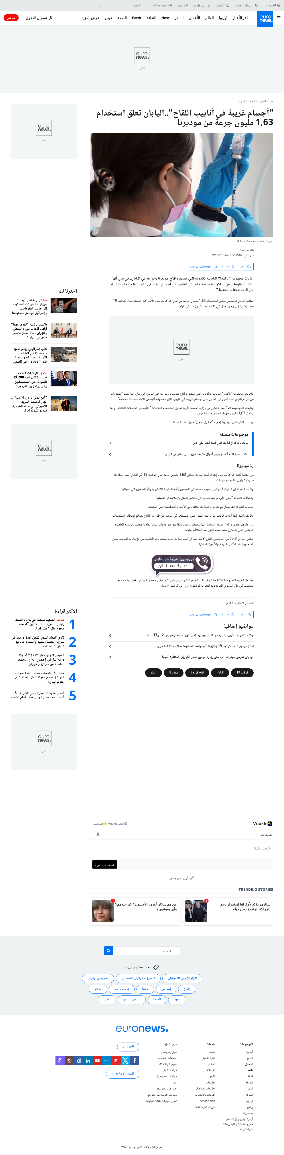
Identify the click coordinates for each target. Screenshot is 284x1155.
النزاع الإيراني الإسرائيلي (182, 978)
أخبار (153, 672)
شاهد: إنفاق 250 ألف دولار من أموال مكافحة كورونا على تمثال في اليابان (206, 454)
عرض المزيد (170, 1045)
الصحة (122, 18)
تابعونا (211, 1076)
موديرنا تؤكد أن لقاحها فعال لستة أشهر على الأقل (220, 443)
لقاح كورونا (197, 672)
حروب (98, 989)
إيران (187, 989)
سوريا (177, 999)
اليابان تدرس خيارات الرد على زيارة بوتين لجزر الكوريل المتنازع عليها (208, 657)
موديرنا (173, 672)
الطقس (211, 1064)
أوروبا (223, 18)
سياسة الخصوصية (167, 1076)
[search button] (99, 5)
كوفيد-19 (242, 672)
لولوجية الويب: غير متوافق (162, 1095)
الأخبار (263, 102)
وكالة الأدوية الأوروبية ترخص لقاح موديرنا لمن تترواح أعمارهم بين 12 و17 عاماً (200, 635)
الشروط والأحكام (168, 1064)
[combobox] (122, 5)
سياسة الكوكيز (169, 1070)
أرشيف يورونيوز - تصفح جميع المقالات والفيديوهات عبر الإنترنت (238, 1124)
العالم (209, 18)
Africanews (207, 1101)
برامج (250, 1107)
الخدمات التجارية (167, 1058)
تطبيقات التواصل (205, 1088)
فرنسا (145, 989)
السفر (179, 18)
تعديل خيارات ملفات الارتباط (161, 1101)
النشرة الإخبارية (124, 1074)
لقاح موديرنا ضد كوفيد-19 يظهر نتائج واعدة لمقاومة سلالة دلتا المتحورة (205, 646)
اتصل (174, 1082)
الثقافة (151, 18)
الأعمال (194, 18)
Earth (136, 18)
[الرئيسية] (272, 102)
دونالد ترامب (121, 989)
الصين (106, 999)
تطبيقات (210, 1082)
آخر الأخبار (240, 18)
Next (166, 18)
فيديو (108, 18)
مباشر (11, 18)
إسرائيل (166, 989)
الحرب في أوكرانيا (97, 978)
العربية (272, 5)
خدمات (211, 1045)
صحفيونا (248, 1113)
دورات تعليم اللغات (204, 1107)
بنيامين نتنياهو (131, 999)
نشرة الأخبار (208, 1058)
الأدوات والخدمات (205, 1095)
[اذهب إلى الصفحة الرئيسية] (265, 19)
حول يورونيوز (169, 1052)
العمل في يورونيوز (167, 1088)
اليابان (242, 102)
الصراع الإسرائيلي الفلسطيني (138, 978)
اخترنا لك (68, 291)
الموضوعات (246, 1045)
